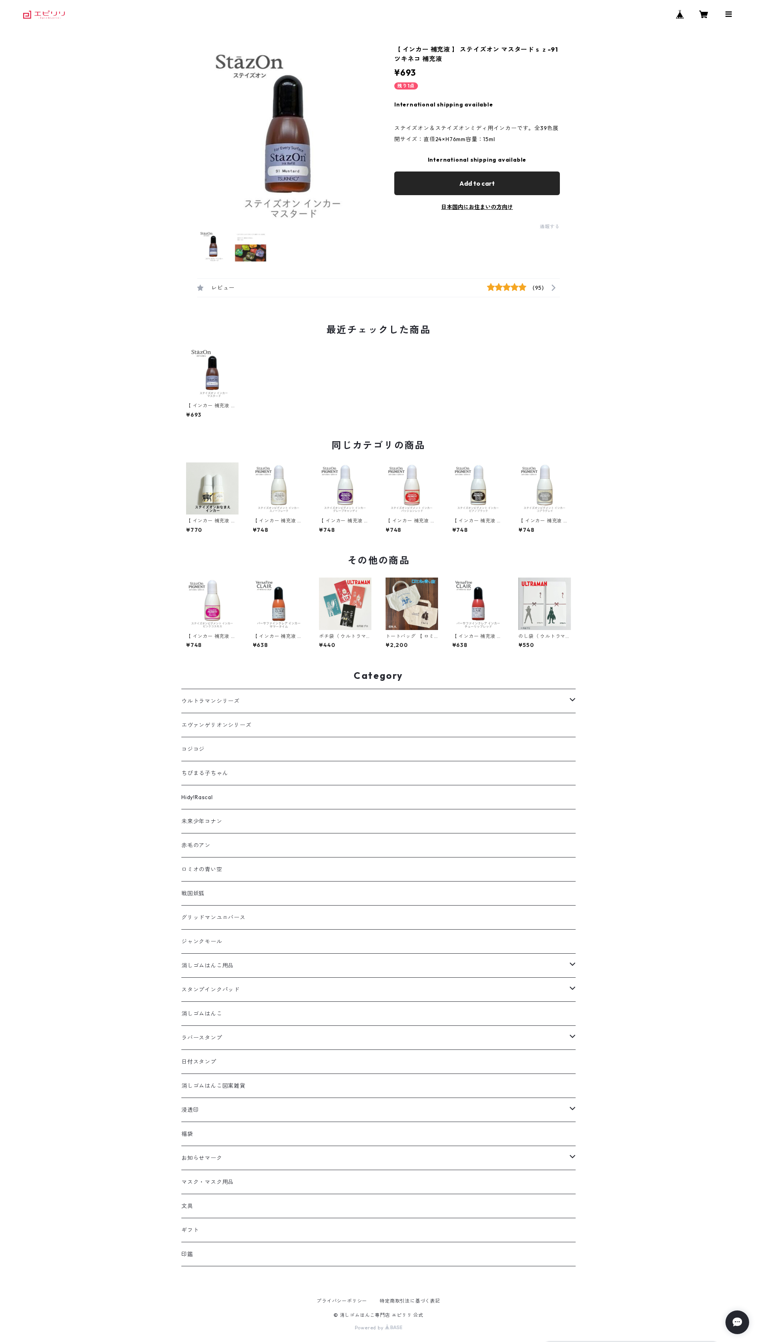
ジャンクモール (201, 941)
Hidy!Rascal (197, 797)
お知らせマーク (201, 1157)
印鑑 (187, 1254)
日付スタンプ (198, 1061)
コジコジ (193, 749)
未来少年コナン (201, 821)
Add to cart (477, 183)
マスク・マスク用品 (207, 1181)
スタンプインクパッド (210, 989)
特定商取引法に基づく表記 (410, 1301)
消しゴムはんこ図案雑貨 (213, 1085)
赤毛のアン (196, 845)
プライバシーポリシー (342, 1301)
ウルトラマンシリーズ (210, 701)
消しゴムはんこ (201, 1013)
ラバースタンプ (201, 1037)
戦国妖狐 (193, 893)
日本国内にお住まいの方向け (477, 207)
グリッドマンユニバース (213, 917)
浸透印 (190, 1109)
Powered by (370, 1328)
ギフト (190, 1230)
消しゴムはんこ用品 (207, 965)
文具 (187, 1206)
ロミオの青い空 (201, 869)
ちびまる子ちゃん (204, 773)
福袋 (187, 1133)
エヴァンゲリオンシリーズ (216, 725)
